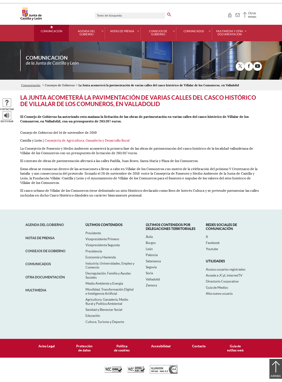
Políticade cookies (122, 348)
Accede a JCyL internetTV (224, 275)
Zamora (151, 285)
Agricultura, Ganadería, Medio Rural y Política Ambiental (106, 301)
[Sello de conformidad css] (113, 371)
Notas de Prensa (40, 238)
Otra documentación (45, 277)
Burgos (151, 243)
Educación (92, 315)
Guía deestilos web (235, 348)
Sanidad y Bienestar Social (103, 309)
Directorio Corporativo (222, 281)
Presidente (93, 233)
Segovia (151, 267)
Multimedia (35, 290)
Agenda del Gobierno (44, 225)
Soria (149, 273)
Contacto (199, 346)
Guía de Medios (217, 287)
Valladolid (153, 279)
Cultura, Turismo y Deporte (104, 322)
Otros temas (252, 14)
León (149, 249)
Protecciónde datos (84, 348)
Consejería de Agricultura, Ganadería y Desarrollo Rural (87, 140)
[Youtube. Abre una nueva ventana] (257, 66)
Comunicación (51, 31)
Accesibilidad (161, 346)
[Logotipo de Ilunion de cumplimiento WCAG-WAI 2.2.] (164, 373)
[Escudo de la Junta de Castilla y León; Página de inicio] (31, 19)
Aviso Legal (46, 346)
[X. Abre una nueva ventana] (240, 66)
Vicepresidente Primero (102, 239)
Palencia (152, 255)
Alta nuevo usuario (219, 293)
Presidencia (93, 251)
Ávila (149, 237)
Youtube (212, 249)
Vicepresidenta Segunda (102, 245)
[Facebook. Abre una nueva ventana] (248, 66)
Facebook (213, 243)
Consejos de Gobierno (45, 251)
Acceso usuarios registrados (225, 269)
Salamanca (153, 261)
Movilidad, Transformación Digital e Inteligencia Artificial (109, 291)
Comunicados (38, 264)
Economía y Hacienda (100, 257)
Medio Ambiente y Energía (104, 283)
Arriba (275, 376)
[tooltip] (229, 14)
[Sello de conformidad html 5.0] (136, 371)
